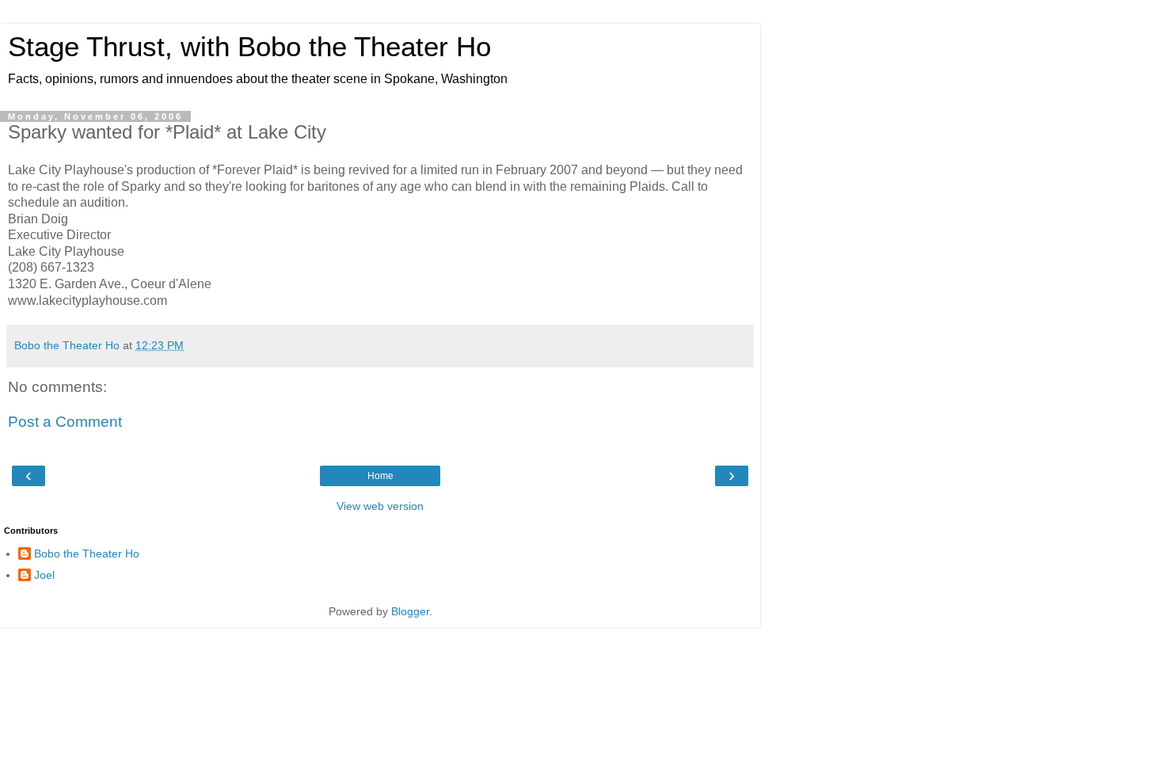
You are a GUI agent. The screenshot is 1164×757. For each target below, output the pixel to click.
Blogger (410, 611)
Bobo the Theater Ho (86, 553)
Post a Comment (65, 421)
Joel (44, 575)
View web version (380, 506)
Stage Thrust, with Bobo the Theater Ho (249, 47)
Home (380, 475)
